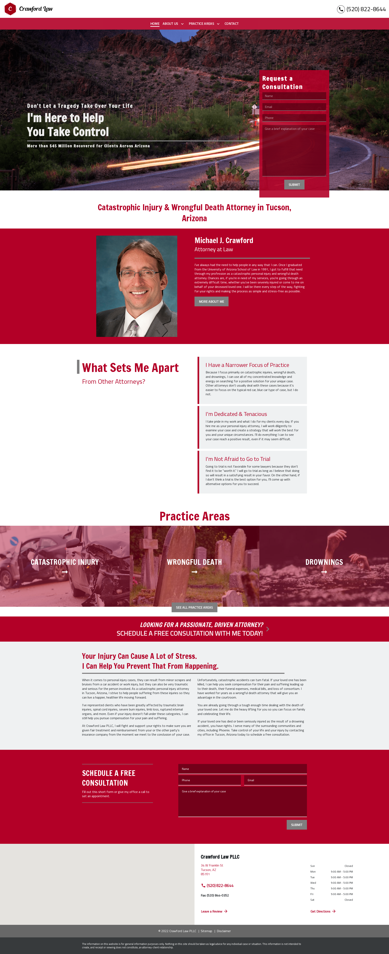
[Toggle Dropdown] (183, 23)
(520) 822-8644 (220, 885)
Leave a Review (211, 911)
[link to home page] (28, 9)
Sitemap (206, 930)
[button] (97, 879)
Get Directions (320, 911)
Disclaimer (224, 930)
